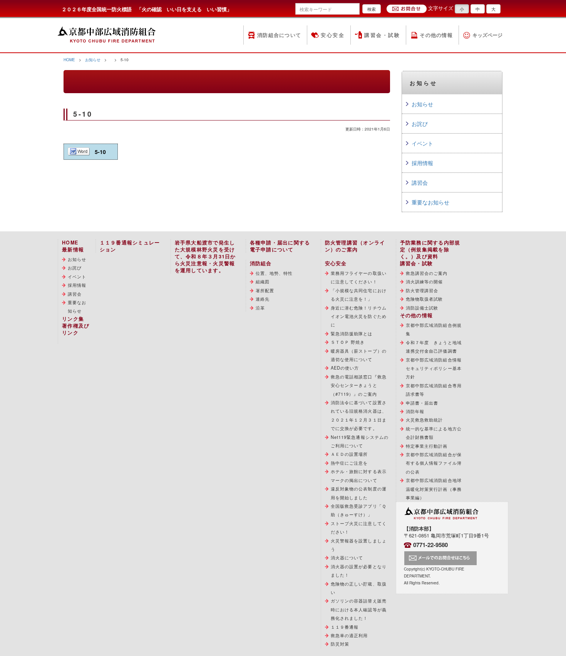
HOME (69, 59)
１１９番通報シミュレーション (130, 246)
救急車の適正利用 (349, 635)
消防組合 (261, 263)
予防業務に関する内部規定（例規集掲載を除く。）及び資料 (430, 249)
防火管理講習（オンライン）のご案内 (355, 246)
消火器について (347, 557)
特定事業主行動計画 (427, 446)
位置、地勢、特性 (274, 273)
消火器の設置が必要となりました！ (359, 570)
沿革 (260, 308)
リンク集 (73, 318)
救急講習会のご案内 (427, 273)
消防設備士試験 (422, 308)
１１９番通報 (345, 627)
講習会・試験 (382, 35)
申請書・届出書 (422, 403)
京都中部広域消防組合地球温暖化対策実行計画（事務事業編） (434, 488)
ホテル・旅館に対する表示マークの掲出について (359, 475)
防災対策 (340, 644)
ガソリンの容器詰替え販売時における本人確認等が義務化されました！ (359, 609)
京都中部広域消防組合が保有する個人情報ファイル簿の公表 (434, 463)
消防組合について (279, 35)
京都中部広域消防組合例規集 (434, 329)
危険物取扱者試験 (424, 299)
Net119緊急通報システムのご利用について (360, 441)
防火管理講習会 (422, 290)
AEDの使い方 (345, 368)
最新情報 (73, 249)
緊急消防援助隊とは (352, 333)
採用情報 (422, 163)
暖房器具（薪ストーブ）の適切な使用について (359, 355)
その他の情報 (436, 35)
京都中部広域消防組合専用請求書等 (434, 389)
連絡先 (263, 299)
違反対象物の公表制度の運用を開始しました (359, 492)
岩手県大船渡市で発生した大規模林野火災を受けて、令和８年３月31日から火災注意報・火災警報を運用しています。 (205, 256)
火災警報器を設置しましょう (359, 544)
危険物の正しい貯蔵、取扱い (359, 588)
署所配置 (265, 290)
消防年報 (415, 411)
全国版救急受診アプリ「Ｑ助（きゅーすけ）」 (358, 510)
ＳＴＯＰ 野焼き (348, 342)
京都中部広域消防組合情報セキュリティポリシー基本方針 (434, 368)
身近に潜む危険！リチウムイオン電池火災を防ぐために (359, 316)
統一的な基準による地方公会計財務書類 (434, 432)
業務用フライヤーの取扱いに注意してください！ (359, 277)
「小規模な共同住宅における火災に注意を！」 (359, 294)
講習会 (420, 182)
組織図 (263, 281)
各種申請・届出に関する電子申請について (280, 246)
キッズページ (487, 35)
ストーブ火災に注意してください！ (359, 527)
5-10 (100, 152)
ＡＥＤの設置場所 (349, 454)
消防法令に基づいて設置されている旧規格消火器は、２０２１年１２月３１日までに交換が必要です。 (359, 415)
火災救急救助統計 (424, 420)
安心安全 (333, 35)
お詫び (420, 123)
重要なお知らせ (430, 202)
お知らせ (92, 59)
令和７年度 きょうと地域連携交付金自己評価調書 (434, 346)
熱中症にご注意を (349, 463)
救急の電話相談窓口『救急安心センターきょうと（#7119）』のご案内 (359, 385)
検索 (371, 9)
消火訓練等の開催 (424, 281)
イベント (422, 143)
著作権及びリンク (75, 329)
